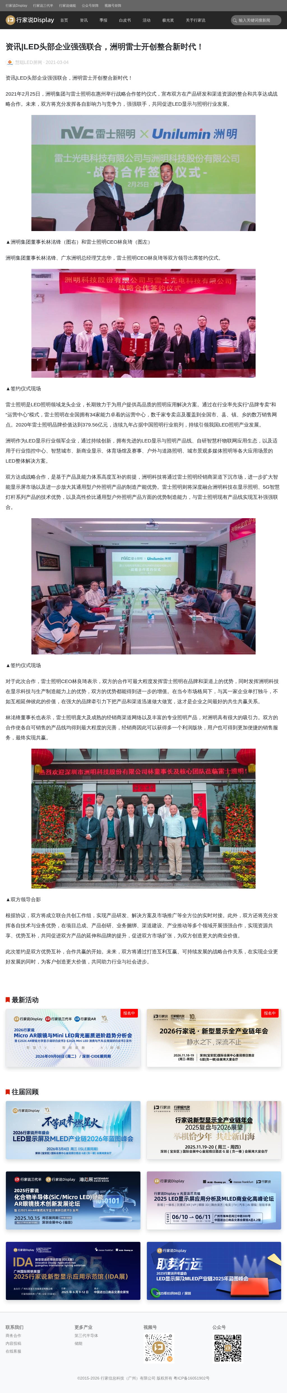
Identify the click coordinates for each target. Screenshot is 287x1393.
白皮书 (125, 20)
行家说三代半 (43, 6)
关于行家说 (195, 20)
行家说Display (16, 6)
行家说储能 (67, 6)
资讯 (84, 20)
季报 (103, 20)
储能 (78, 1343)
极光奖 (168, 20)
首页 (64, 20)
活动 (147, 20)
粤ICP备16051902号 (191, 1378)
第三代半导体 (86, 1335)
